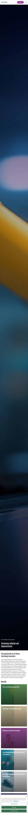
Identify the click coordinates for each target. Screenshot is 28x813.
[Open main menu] (26, 2)
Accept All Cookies (14, 810)
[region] (14, 804)
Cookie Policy (15, 801)
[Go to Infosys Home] (4, 2)
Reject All (14, 807)
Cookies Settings (14, 803)
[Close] (26, 796)
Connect (20, 2)
